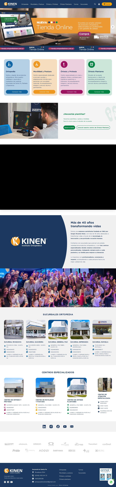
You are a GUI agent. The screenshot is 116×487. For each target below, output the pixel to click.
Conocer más (17, 92)
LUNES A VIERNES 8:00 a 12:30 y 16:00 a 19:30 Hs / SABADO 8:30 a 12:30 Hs (81, 356)
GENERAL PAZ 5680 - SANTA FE (48, 405)
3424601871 (10, 407)
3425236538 (10, 352)
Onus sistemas (63, 485)
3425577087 (10, 410)
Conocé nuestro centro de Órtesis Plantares (93, 127)
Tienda (108, 4)
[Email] (71, 426)
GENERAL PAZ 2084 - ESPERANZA (80, 346)
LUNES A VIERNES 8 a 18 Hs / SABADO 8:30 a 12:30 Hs (14, 356)
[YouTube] (65, 426)
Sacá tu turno (69, 127)
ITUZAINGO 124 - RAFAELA (100, 346)
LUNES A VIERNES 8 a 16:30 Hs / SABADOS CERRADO (80, 413)
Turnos (76, 4)
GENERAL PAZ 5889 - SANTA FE (58, 346)
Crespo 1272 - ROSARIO (104, 402)
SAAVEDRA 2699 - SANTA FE (37, 346)
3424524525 (32, 349)
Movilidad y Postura (37, 4)
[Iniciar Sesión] (99, 4)
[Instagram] (51, 426)
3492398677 (99, 349)
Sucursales (84, 4)
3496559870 (77, 352)
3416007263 (42, 410)
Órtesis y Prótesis (52, 4)
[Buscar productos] (95, 4)
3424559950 (42, 407)
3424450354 (55, 352)
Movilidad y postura (66, 473)
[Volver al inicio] (10, 4)
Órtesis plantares (65, 479)
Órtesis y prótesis (65, 476)
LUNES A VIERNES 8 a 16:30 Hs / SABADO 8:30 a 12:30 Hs (37, 356)
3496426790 (77, 349)
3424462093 (74, 410)
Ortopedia (24, 4)
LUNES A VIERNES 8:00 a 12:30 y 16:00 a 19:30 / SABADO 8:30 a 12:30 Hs (103, 353)
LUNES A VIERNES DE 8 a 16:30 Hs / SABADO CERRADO (18, 413)
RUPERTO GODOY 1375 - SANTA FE (17, 405)
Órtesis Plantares (66, 4)
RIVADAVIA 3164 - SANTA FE (14, 346)
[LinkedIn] (44, 426)
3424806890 (55, 349)
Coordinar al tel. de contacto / (106, 411)
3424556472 (10, 349)
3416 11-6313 (104, 406)
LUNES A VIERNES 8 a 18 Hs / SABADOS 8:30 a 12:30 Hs (59, 356)
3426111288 (32, 352)
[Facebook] (58, 426)
